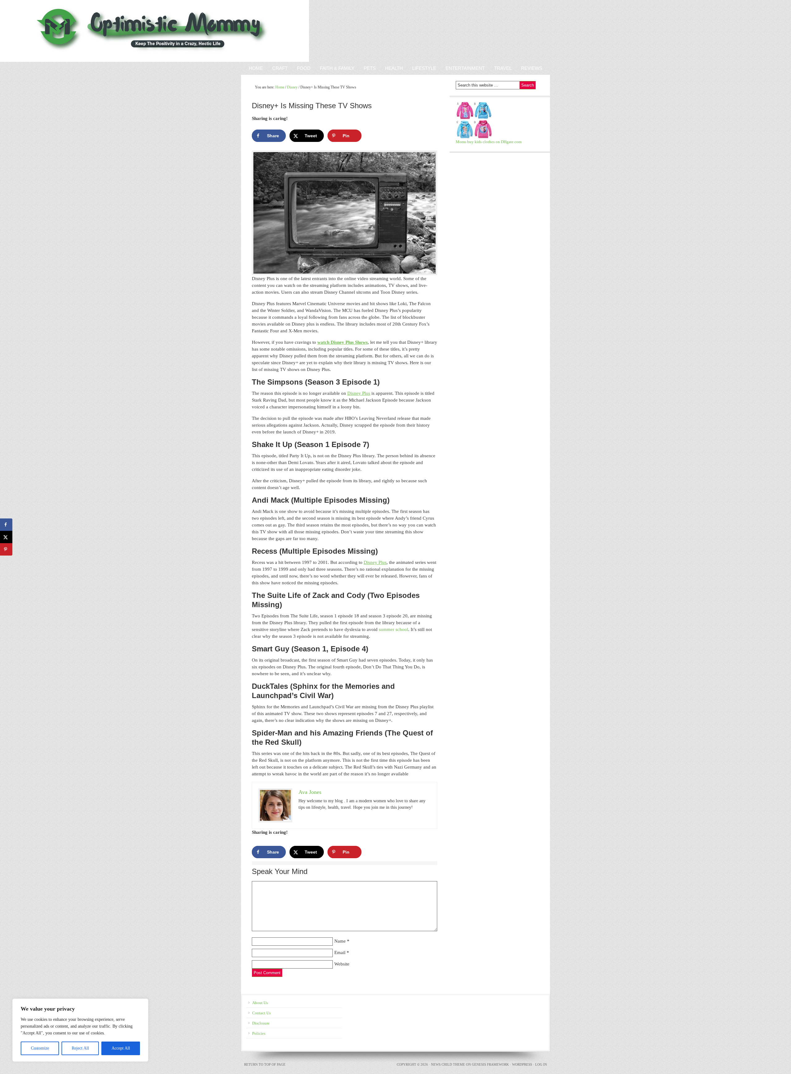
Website (341, 963)
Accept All (121, 1048)
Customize (40, 1048)
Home (256, 68)
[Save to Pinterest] (6, 549)
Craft (280, 68)
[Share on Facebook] (6, 524)
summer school (393, 629)
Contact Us (261, 1013)
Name (340, 941)
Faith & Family (334, 68)
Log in (541, 1064)
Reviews (529, 68)
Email (339, 952)
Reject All (80, 1048)
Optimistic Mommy (72, 31)
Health (394, 68)
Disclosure (261, 1023)
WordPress (522, 1064)
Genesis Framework (490, 1064)
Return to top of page (265, 1064)
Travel (503, 68)
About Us (260, 1002)
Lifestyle (424, 68)
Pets (370, 68)
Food (304, 68)
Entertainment (463, 68)
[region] (80, 1030)
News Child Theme (448, 1064)
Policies (258, 1033)
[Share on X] (6, 537)
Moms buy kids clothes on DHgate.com (489, 141)
